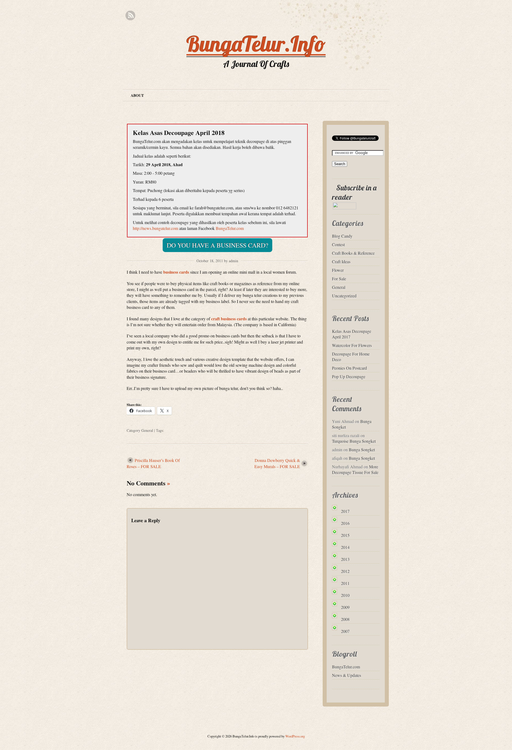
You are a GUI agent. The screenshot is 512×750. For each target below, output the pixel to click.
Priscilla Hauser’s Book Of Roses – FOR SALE (153, 463)
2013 (345, 559)
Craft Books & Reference (353, 253)
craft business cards (229, 319)
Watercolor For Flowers (352, 345)
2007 (345, 631)
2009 (345, 607)
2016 (345, 523)
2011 (345, 583)
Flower (338, 270)
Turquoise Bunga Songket (354, 441)
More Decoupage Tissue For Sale (355, 469)
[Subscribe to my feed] (334, 187)
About (137, 95)
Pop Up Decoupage (348, 376)
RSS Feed (130, 16)
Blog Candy (342, 236)
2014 (345, 547)
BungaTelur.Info (256, 43)
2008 (345, 619)
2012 (345, 571)
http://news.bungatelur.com (155, 228)
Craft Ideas (341, 261)
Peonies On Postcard (349, 368)
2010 (345, 595)
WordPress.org (295, 736)
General (147, 430)
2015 (345, 535)
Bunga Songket (362, 449)
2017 (345, 511)
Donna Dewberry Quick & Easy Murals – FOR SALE (277, 463)
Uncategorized (344, 295)
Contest (338, 244)
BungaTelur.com (230, 228)
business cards (176, 272)
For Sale (339, 278)
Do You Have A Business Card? (217, 245)
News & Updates (346, 675)
